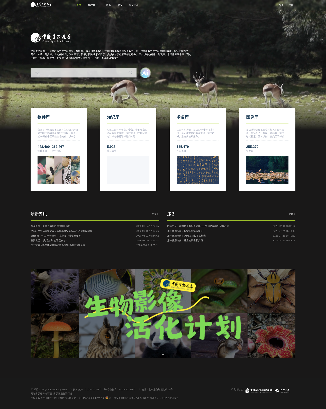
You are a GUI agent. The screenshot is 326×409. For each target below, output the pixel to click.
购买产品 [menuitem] (134, 5)
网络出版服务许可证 (41, 393)
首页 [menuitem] (78, 5)
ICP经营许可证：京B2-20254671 (160, 398)
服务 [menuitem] (119, 5)
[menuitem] (94, 5)
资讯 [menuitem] (108, 5)
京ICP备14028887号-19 (91, 398)
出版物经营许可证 (62, 393)
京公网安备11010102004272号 (125, 398)
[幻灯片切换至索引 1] (163, 354)
